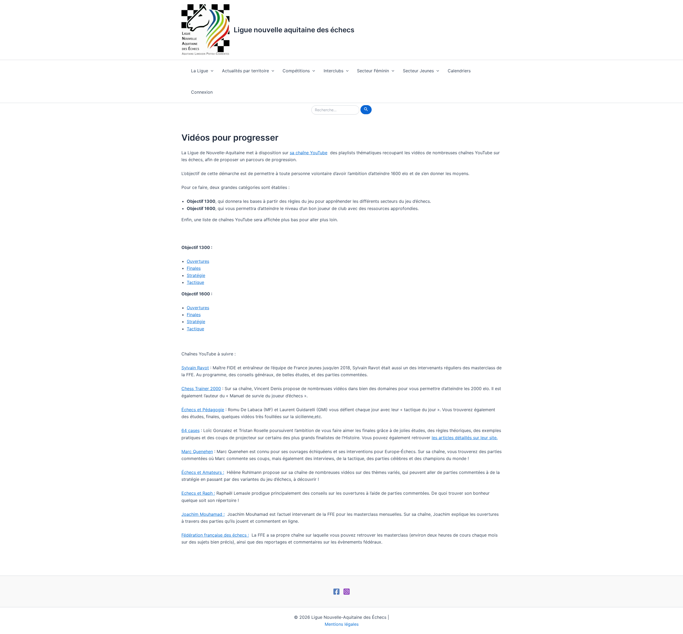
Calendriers (459, 70)
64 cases (190, 430)
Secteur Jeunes (418, 70)
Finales (194, 268)
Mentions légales (342, 624)
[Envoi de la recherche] (366, 109)
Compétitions (296, 70)
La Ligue (199, 70)
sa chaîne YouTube (308, 152)
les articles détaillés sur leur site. (465, 437)
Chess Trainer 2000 (201, 388)
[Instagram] (346, 591)
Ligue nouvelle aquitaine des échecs (294, 30)
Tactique (195, 282)
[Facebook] (336, 591)
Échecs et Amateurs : (202, 472)
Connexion (202, 92)
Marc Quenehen (197, 451)
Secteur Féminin (373, 70)
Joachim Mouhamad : (203, 514)
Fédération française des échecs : (215, 535)
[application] (210, 70)
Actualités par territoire (245, 70)
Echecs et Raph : (198, 493)
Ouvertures (198, 261)
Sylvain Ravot (195, 367)
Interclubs (333, 70)
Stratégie (196, 275)
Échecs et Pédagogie (202, 409)
